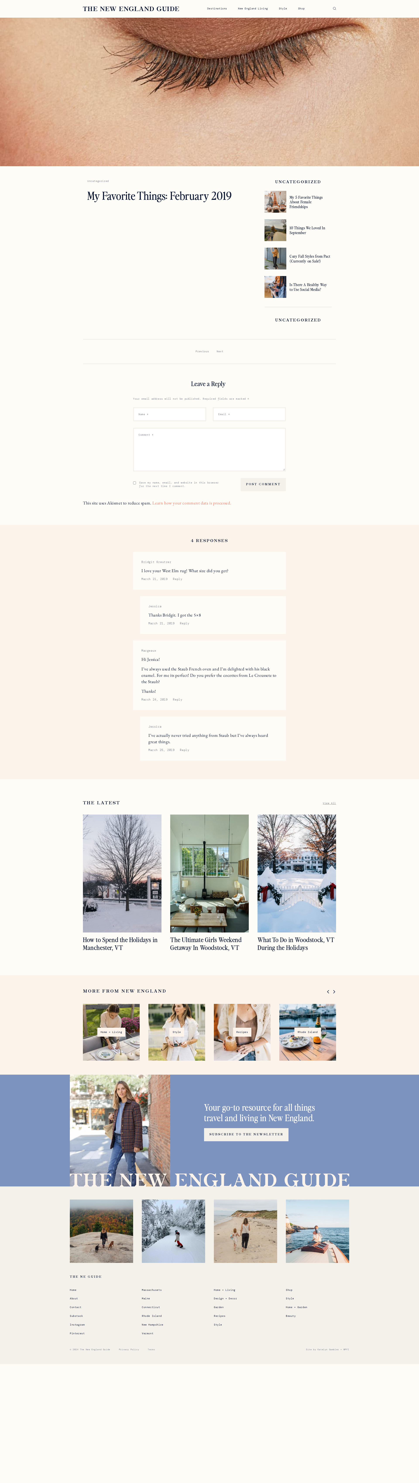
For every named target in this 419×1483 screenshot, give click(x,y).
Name (144, 414)
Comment (146, 434)
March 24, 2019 (154, 699)
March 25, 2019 (161, 750)
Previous (202, 351)
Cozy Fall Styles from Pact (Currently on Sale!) (310, 258)
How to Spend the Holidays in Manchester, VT (120, 943)
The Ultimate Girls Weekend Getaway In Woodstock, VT (206, 943)
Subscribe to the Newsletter (246, 1134)
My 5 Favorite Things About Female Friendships (306, 202)
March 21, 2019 (154, 579)
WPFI (346, 1349)
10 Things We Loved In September (307, 230)
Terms (151, 1349)
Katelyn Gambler (328, 1349)
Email (224, 414)
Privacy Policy (129, 1349)
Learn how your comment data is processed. (191, 503)
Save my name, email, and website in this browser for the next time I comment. (179, 484)
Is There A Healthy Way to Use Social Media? (308, 287)
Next (220, 351)
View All (329, 803)
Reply (177, 579)
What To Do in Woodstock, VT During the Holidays (296, 943)
